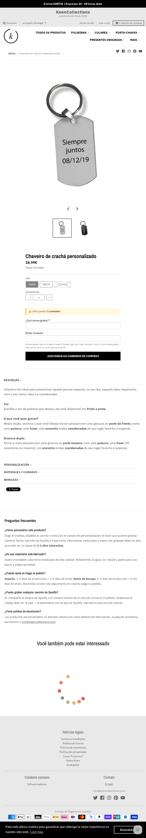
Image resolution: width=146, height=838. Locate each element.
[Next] (77, 209)
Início (12, 53)
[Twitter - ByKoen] (117, 51)
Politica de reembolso (73, 747)
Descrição (11, 380)
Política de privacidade (73, 752)
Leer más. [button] (37, 832)
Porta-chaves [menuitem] (126, 32)
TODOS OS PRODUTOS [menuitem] (51, 32)
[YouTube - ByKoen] (140, 51)
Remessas (11, 480)
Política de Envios (73, 743)
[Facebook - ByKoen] (123, 51)
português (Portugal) (33, 23)
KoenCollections (73, 12)
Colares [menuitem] (101, 32)
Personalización (16, 464)
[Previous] (69, 209)
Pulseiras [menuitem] (78, 32)
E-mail (109, 784)
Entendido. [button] (127, 829)
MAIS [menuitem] (133, 40)
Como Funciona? (73, 756)
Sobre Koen (73, 760)
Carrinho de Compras (130, 23)
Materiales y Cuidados (20, 472)
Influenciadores (37, 784)
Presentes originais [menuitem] (106, 40)
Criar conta (104, 23)
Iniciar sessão (87, 23)
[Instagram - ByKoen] (129, 51)
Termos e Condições (73, 739)
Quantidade (32, 292)
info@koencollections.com (39, 622)
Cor (27, 278)
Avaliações (73, 765)
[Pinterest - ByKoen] (134, 51)
